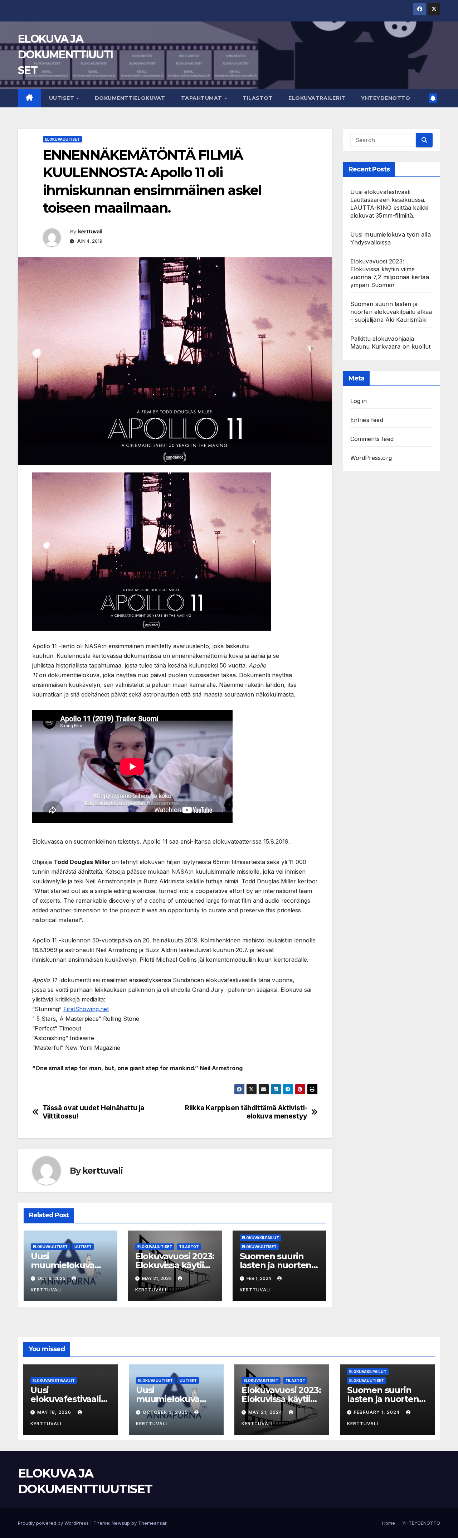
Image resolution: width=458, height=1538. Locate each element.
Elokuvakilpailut (260, 1238)
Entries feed (366, 419)
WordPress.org (371, 457)
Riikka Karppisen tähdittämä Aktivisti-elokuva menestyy (246, 1112)
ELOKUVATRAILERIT (316, 98)
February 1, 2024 (377, 1412)
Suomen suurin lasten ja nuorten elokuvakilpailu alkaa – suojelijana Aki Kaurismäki (391, 311)
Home (388, 1523)
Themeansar (152, 1523)
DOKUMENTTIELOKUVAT (130, 98)
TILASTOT (258, 98)
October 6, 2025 (166, 1412)
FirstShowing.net (86, 1009)
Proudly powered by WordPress (54, 1523)
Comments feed (372, 438)
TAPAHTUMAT (202, 98)
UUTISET (62, 98)
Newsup (121, 1523)
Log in (358, 400)
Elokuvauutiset (62, 139)
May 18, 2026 (55, 1412)
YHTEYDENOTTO (385, 98)
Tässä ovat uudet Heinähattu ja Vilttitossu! (93, 1112)
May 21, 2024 (266, 1412)
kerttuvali (90, 231)
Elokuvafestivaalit (54, 1380)
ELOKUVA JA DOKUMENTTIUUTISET (65, 54)
